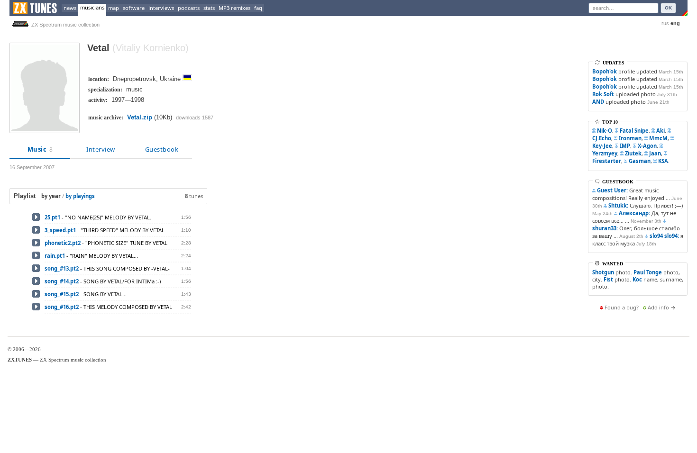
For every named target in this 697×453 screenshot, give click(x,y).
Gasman (640, 160)
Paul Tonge (647, 272)
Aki (660, 130)
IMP (625, 145)
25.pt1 (52, 217)
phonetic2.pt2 (63, 242)
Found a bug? (622, 307)
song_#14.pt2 (62, 281)
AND (598, 101)
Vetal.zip (139, 117)
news (70, 7)
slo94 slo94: (664, 235)
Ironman (630, 138)
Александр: (634, 213)
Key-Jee (602, 145)
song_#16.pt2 (62, 306)
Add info (658, 307)
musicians (92, 7)
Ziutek (633, 153)
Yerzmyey (604, 153)
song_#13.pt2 (62, 268)
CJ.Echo (601, 138)
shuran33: (605, 228)
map (113, 7)
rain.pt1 (55, 255)
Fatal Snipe (634, 130)
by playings (80, 195)
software (134, 7)
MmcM (658, 138)
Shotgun (603, 272)
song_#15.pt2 (62, 294)
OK (668, 7)
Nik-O (604, 130)
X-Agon (647, 145)
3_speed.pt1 (60, 230)
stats (209, 7)
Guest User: (612, 190)
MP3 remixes (234, 7)
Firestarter (606, 160)
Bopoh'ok (604, 71)
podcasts (189, 7)
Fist (608, 279)
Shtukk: (618, 205)
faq (258, 7)
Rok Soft (603, 94)
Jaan (655, 153)
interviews (161, 7)
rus (665, 23)
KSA (663, 160)
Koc (637, 279)
